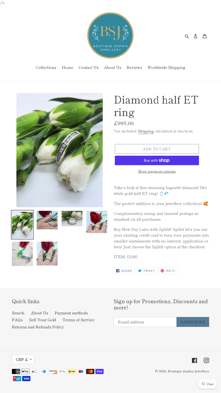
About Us (39, 312)
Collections (46, 67)
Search (18, 312)
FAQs (17, 319)
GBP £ (22, 359)
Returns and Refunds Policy (38, 326)
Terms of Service (78, 319)
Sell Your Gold (42, 319)
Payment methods (71, 312)
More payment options (157, 171)
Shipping (146, 131)
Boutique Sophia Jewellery (188, 371)
